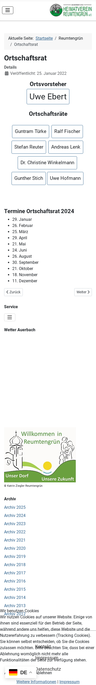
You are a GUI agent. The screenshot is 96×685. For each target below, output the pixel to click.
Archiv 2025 (15, 507)
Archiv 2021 (15, 540)
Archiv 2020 (15, 548)
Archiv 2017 (15, 572)
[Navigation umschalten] (7, 10)
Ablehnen (43, 672)
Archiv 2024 (15, 515)
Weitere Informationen (36, 681)
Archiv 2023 (15, 523)
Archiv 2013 (15, 605)
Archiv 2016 (15, 581)
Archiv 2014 (15, 597)
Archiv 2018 (15, 564)
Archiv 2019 (15, 556)
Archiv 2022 (15, 532)
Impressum (69, 681)
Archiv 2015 (15, 589)
